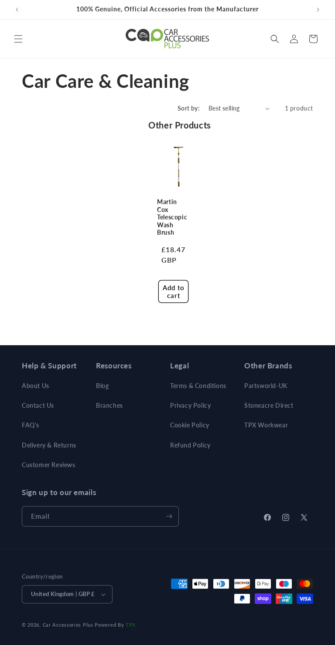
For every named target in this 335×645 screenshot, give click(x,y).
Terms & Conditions (198, 385)
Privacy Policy (190, 405)
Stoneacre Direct (269, 405)
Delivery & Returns (49, 445)
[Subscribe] (168, 516)
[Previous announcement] (17, 9)
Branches (109, 405)
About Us (35, 385)
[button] (18, 39)
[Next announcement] (318, 9)
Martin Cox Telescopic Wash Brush (172, 217)
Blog (102, 385)
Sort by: (189, 108)
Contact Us (38, 405)
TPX (131, 625)
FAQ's (30, 425)
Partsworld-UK (265, 385)
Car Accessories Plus (68, 625)
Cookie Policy (189, 425)
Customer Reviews (48, 464)
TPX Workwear (266, 425)
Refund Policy (190, 445)
